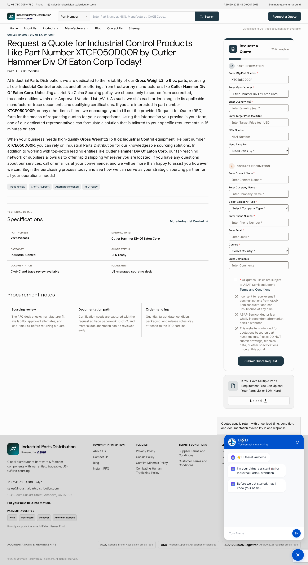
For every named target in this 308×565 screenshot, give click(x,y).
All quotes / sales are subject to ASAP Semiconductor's (260, 284)
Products (49, 28)
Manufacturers (75, 28)
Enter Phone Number (242, 216)
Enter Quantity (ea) (241, 101)
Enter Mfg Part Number (243, 73)
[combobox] (142, 16)
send (296, 533)
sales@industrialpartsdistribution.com (33, 488)
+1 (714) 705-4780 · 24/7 (24, 482)
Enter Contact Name (242, 173)
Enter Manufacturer (241, 87)
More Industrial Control (187, 221)
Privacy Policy (145, 451)
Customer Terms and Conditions (193, 463)
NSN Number (237, 130)
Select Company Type (243, 201)
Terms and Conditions (255, 289)
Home (14, 28)
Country (234, 244)
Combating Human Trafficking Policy (149, 470)
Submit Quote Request (261, 361)
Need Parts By (238, 144)
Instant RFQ (101, 468)
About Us (30, 28)
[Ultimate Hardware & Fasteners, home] (29, 16)
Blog (98, 28)
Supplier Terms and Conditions (192, 453)
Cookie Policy (145, 457)
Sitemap (134, 28)
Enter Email (236, 230)
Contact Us (115, 28)
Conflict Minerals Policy (152, 463)
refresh (297, 442)
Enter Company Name (243, 187)
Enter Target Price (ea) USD (245, 115)
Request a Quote (284, 16)
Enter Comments (239, 258)
